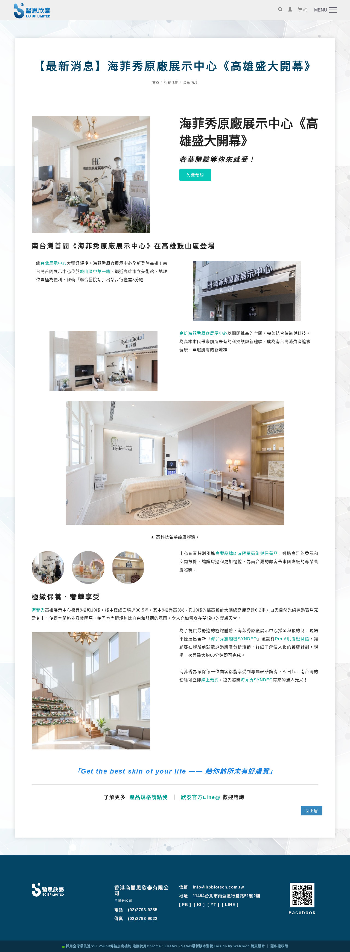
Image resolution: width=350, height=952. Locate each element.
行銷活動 (171, 83)
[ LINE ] (230, 904)
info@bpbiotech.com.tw (218, 887)
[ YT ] (213, 904)
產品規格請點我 (149, 797)
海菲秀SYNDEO (257, 679)
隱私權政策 (279, 946)
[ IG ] (199, 904)
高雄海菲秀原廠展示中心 (203, 333)
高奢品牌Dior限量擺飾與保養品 (246, 553)
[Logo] (32, 12)
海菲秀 (38, 610)
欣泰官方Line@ (201, 797)
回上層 (312, 811)
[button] (280, 10)
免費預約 (195, 174)
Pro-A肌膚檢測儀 (292, 638)
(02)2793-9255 (143, 909)
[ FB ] (185, 904)
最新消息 (190, 83)
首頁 (155, 83)
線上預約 (210, 679)
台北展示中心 (53, 263)
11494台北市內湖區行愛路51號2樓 (226, 895)
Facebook (302, 912)
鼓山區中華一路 (95, 271)
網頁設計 (258, 946)
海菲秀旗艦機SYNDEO (234, 638)
